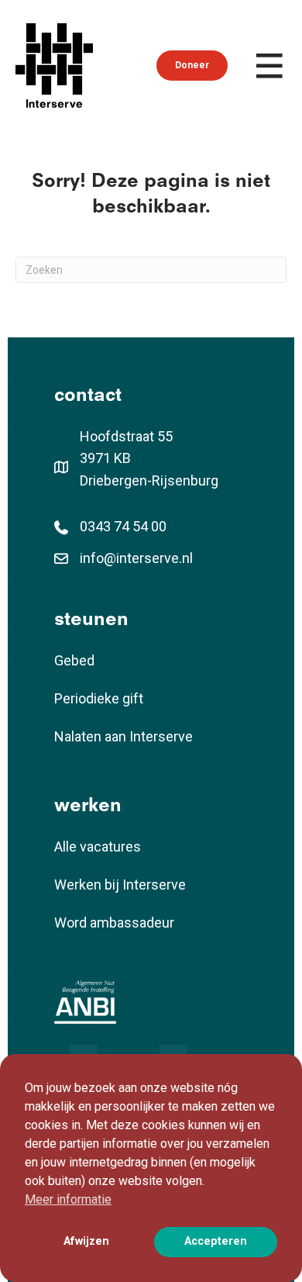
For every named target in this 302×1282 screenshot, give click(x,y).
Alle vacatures (97, 846)
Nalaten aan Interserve (123, 736)
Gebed (74, 660)
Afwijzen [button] (86, 1241)
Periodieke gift (98, 698)
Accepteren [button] (215, 1241)
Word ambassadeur (114, 922)
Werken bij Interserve (120, 884)
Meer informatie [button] (68, 1199)
